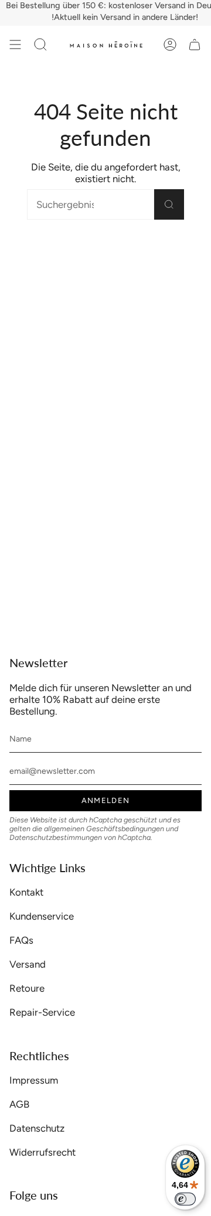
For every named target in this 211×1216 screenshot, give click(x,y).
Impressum (33, 1080)
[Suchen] (169, 204)
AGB (19, 1104)
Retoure (27, 988)
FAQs (21, 940)
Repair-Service (42, 1012)
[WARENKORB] (194, 44)
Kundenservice (41, 916)
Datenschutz (36, 1128)
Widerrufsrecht (42, 1152)
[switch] (185, 1199)
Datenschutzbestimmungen (55, 837)
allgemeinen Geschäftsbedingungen (104, 828)
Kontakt (26, 892)
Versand (27, 964)
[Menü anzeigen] (15, 44)
